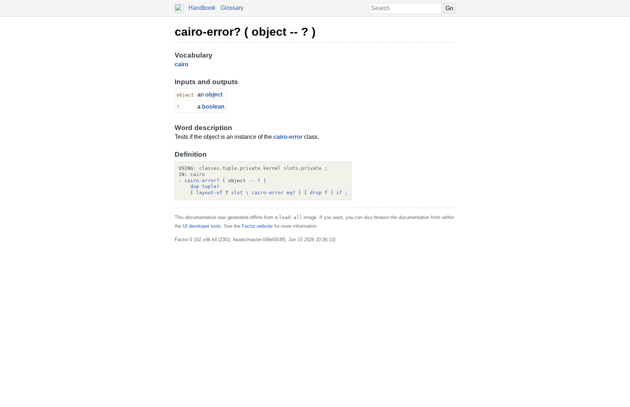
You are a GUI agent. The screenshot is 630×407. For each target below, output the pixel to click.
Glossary (232, 8)
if (339, 192)
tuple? (210, 186)
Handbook (201, 8)
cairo (181, 64)
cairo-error (288, 137)
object (213, 94)
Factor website (257, 226)
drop (316, 192)
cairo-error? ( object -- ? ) (245, 31)
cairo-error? (201, 180)
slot (237, 192)
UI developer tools (202, 226)
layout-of (209, 192)
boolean (213, 106)
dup (194, 186)
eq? (291, 192)
